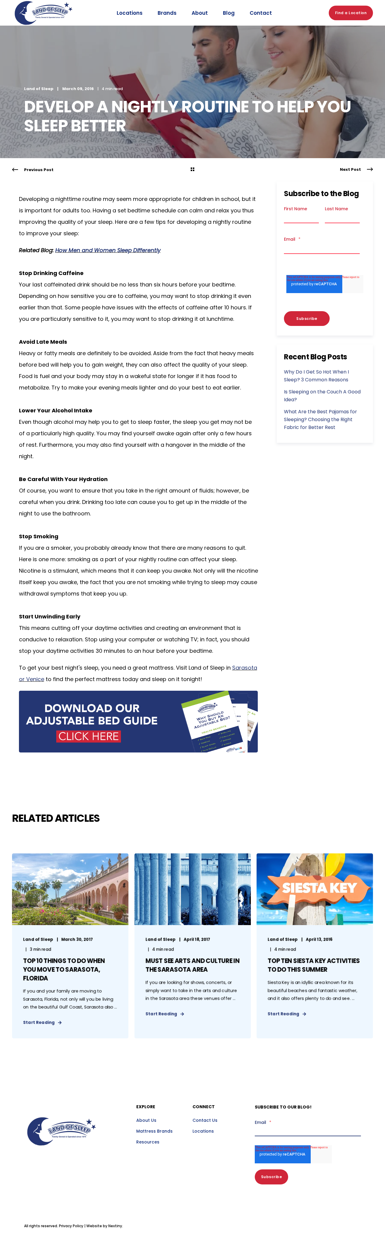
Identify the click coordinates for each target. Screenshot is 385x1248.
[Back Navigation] (192, 170)
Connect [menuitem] (203, 1107)
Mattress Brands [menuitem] (154, 1131)
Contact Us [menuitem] (204, 1120)
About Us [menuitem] (146, 1120)
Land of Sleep (39, 89)
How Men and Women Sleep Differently (108, 250)
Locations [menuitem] (203, 1131)
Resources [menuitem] (147, 1142)
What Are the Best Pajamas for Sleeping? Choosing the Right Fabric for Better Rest (320, 419)
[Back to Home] (43, 31)
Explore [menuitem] (145, 1107)
